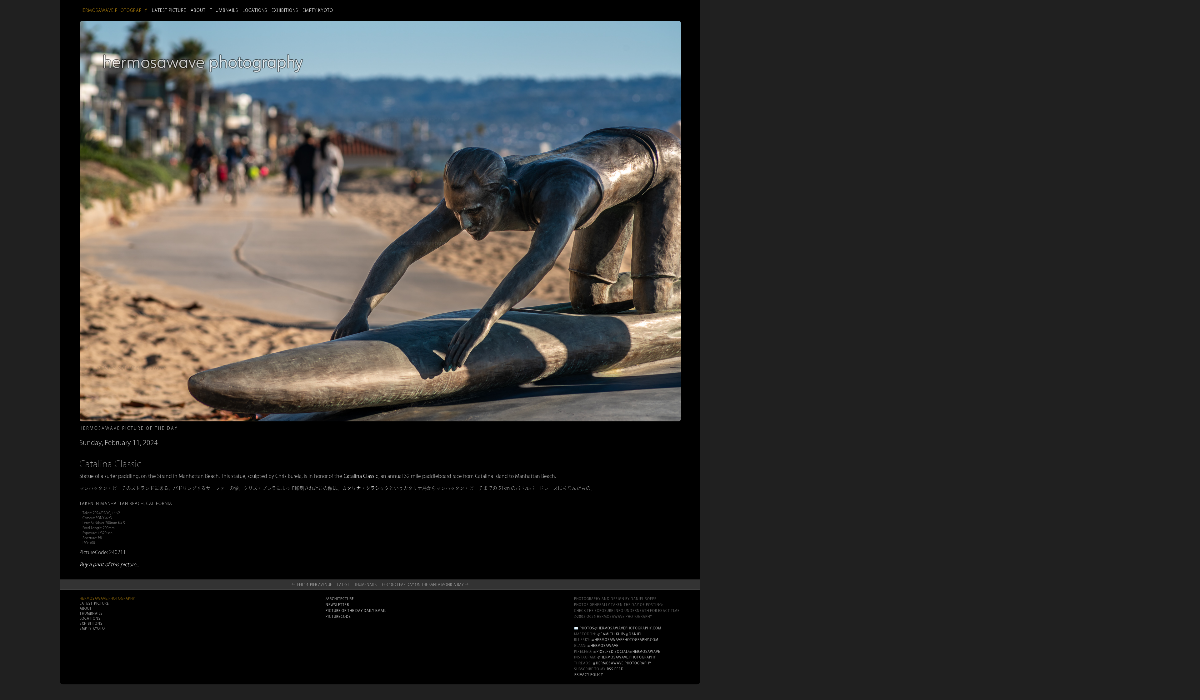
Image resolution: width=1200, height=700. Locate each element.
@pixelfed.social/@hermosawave (626, 651)
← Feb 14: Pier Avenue (312, 584)
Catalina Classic (361, 476)
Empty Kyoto (317, 10)
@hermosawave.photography (627, 657)
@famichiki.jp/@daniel (620, 634)
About (198, 10)
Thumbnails (224, 10)
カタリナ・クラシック (365, 488)
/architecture (340, 598)
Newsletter (337, 604)
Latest (343, 584)
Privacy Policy (588, 674)
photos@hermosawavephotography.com (620, 628)
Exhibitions (285, 10)
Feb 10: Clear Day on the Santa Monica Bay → (425, 584)
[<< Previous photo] (260, 438)
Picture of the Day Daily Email (356, 610)
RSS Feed (615, 669)
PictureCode (338, 616)
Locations (254, 10)
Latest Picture (169, 10)
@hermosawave (603, 645)
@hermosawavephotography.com (625, 639)
